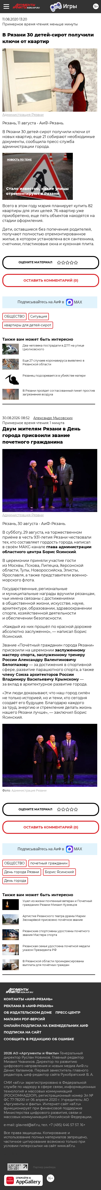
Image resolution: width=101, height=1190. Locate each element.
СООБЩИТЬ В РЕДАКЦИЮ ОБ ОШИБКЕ (39, 1039)
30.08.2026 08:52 (16, 418)
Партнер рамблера (44, 1167)
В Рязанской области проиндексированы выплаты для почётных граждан (53, 963)
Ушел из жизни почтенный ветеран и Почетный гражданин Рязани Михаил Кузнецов (57, 902)
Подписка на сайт (22, 1032)
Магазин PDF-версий (24, 1019)
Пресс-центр (67, 1012)
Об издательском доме (28, 1012)
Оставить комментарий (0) (50, 280)
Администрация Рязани (23, 115)
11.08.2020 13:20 (14, 19)
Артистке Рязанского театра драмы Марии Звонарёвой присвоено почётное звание (54, 918)
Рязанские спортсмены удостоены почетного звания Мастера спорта (56, 933)
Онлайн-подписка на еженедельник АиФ (46, 1026)
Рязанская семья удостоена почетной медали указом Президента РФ (56, 948)
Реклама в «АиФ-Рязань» (28, 1006)
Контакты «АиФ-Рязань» (28, 999)
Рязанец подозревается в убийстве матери (54, 375)
